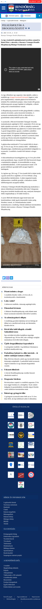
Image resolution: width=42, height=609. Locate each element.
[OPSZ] (31, 455)
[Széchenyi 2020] (11, 465)
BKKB (6, 521)
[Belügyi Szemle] (31, 415)
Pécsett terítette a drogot (13, 291)
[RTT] (11, 445)
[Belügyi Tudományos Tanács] (21, 415)
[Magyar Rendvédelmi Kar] (11, 455)
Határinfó (7, 507)
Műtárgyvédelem (9, 548)
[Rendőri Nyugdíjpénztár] (21, 455)
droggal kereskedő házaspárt (19, 97)
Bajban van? (35, 1)
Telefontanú (7, 543)
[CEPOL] (31, 445)
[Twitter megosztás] (4, 278)
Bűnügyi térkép (9, 519)
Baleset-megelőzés (9, 512)
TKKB (6, 524)
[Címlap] (21, 7)
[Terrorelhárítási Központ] (21, 435)
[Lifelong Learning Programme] (21, 465)
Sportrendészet (8, 550)
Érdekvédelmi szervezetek (12, 587)
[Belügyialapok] (31, 435)
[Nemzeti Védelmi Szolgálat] (21, 485)
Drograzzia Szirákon (12, 379)
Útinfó (6, 509)
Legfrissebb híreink (10, 502)
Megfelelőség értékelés (11, 568)
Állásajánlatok (8, 573)
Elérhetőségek (11, 599)
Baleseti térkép (8, 517)
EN (1, 1)
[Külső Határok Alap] (11, 475)
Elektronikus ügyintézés (11, 536)
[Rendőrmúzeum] (21, 425)
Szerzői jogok (7, 597)
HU (5, 1)
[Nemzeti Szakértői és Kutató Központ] (11, 435)
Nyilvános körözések (10, 505)
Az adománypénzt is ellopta (15, 317)
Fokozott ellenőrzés (11, 369)
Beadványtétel (8, 553)
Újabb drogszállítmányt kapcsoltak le (19, 343)
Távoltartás (7, 541)
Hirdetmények (8, 546)
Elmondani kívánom (12, 308)
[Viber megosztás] (7, 278)
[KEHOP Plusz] (11, 415)
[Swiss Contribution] (31, 465)
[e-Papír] (31, 425)
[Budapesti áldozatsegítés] (21, 445)
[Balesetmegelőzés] (31, 475)
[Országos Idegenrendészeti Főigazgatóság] (11, 425)
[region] (21, 152)
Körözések (27, 16)
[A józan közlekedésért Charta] (21, 475)
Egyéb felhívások (9, 584)
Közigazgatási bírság (10, 534)
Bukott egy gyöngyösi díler (14, 393)
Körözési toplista (13, 16)
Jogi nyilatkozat (22, 597)
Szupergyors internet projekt (13, 555)
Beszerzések (8, 580)
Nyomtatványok (9, 539)
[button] (3, 7)
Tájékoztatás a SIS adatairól (12, 575)
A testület (7, 566)
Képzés (6, 570)
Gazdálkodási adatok (10, 577)
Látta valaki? (9, 301)
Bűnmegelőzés (8, 514)
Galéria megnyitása (12, 265)
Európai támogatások (10, 582)
